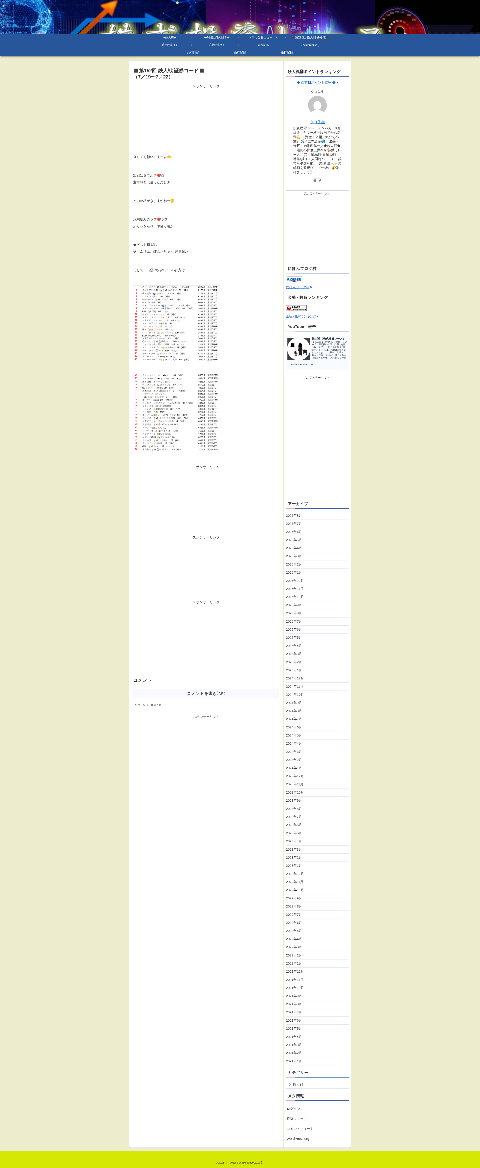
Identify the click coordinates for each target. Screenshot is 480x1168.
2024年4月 (294, 743)
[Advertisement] (206, 115)
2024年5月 (294, 735)
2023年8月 (294, 809)
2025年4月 (294, 646)
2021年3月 (294, 1045)
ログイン (293, 1109)
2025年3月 (294, 654)
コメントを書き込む (206, 693)
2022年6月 (294, 923)
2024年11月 (295, 686)
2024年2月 (294, 760)
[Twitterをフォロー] (320, 180)
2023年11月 (295, 784)
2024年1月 (294, 768)
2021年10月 (295, 988)
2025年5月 (294, 637)
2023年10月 (295, 792)
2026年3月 (294, 556)
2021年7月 (294, 1012)
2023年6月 (294, 825)
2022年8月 (294, 906)
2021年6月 (294, 1020)
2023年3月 (294, 849)
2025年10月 (295, 597)
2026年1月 (294, 572)
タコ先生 (317, 122)
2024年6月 (294, 727)
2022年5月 (294, 931)
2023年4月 (294, 841)
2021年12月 (295, 971)
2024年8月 (294, 711)
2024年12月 (295, 678)
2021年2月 (294, 1053)
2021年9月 (294, 996)
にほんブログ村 (298, 287)
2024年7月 (294, 719)
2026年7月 (294, 524)
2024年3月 (294, 752)
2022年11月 (295, 882)
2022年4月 (294, 939)
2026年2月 (294, 564)
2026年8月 (294, 515)
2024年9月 (294, 703)
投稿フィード (297, 1119)
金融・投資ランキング (301, 316)
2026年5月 (294, 540)
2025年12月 (295, 581)
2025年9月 (294, 605)
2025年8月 (294, 613)
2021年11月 (295, 980)
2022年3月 (294, 947)
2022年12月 (295, 874)
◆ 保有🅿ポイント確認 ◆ (316, 82)
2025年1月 (294, 670)
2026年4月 (294, 548)
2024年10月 (295, 695)
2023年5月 (294, 833)
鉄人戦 (298, 1084)
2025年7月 (294, 621)
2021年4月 (294, 1037)
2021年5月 (294, 1028)
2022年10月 (295, 890)
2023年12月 (295, 776)
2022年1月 (294, 963)
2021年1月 (294, 1061)
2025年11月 (295, 589)
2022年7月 (294, 914)
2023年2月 (294, 857)
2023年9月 (294, 800)
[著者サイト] (315, 180)
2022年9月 (294, 898)
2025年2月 (294, 662)
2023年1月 (294, 866)
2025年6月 (294, 629)
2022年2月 (294, 955)
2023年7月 (294, 817)
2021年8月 (294, 1004)
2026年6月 (294, 532)
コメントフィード (300, 1129)
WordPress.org (298, 1139)
